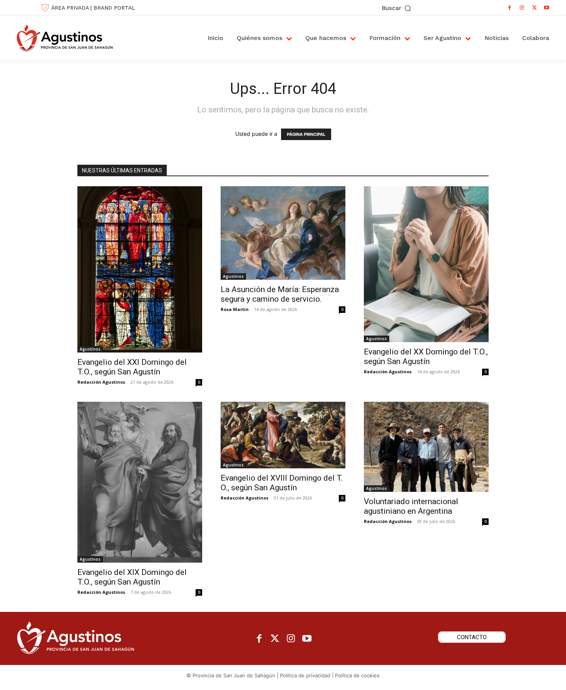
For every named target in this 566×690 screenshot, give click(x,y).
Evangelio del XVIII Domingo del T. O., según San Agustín (282, 482)
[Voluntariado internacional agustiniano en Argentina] (426, 446)
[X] (534, 7)
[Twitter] (275, 639)
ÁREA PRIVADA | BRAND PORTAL (93, 8)
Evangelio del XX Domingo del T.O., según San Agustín (426, 356)
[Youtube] (547, 7)
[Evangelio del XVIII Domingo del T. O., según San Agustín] (283, 435)
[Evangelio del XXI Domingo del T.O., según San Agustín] (139, 269)
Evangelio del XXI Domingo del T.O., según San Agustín (132, 367)
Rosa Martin (235, 309)
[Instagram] (522, 7)
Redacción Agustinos (101, 382)
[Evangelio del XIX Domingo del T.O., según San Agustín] (139, 482)
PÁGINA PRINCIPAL (306, 134)
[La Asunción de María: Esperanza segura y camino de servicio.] (283, 233)
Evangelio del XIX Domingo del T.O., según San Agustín (132, 577)
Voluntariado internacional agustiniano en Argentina (411, 506)
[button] (397, 8)
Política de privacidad (305, 675)
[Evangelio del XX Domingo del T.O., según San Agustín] (426, 264)
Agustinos (90, 349)
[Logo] (73, 37)
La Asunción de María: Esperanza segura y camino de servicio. (280, 294)
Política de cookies (357, 675)
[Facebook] (510, 7)
